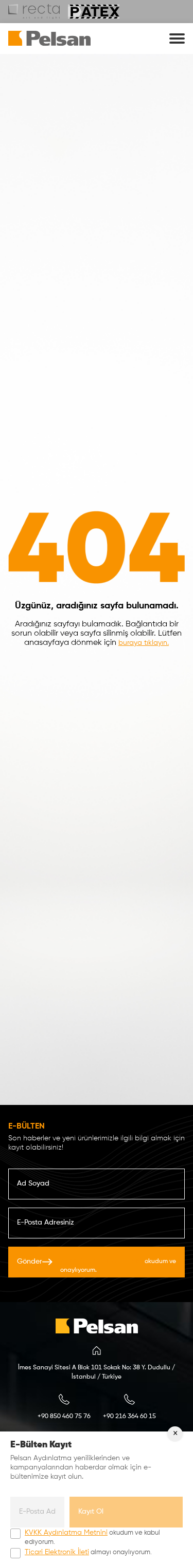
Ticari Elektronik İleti (57, 1552)
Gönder (96, 1265)
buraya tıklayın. (143, 642)
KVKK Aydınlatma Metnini (101, 1261)
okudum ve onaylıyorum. (118, 1265)
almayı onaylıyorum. (88, 1552)
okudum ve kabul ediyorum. (92, 1537)
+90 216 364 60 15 (129, 1417)
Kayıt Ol (90, 1511)
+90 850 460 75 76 (64, 1417)
